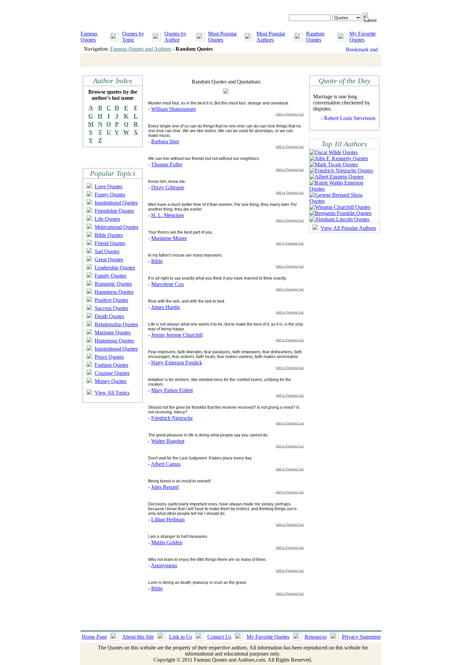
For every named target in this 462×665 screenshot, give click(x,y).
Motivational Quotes (116, 227)
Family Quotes (110, 276)
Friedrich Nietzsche (172, 418)
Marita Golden (166, 542)
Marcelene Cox (167, 284)
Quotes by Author (175, 37)
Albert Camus (166, 464)
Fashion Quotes (111, 365)
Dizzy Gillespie (167, 187)
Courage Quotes (112, 373)
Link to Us (180, 637)
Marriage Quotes (113, 332)
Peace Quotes (109, 357)
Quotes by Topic (133, 37)
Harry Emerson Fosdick (176, 362)
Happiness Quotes (114, 292)
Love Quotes (108, 186)
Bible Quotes (109, 235)
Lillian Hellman (168, 519)
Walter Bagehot (167, 441)
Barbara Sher (165, 141)
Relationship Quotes (116, 324)
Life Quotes (107, 219)
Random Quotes (315, 37)
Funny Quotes (110, 194)
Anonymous (164, 565)
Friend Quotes (110, 243)
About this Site (138, 637)
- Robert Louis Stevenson (348, 118)
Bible (157, 261)
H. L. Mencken (167, 215)
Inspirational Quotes (116, 203)
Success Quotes (111, 308)
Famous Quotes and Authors (140, 49)
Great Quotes (109, 259)
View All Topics (112, 393)
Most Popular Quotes (222, 37)
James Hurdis (165, 307)
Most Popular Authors (270, 37)
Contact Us (219, 637)
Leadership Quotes (115, 267)
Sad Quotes (107, 251)
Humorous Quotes (114, 340)
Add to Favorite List (290, 114)
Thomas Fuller (166, 164)
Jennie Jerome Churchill (177, 335)
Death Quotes (109, 316)
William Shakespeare (173, 109)
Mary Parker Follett (172, 390)
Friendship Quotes (114, 211)
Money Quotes (110, 381)
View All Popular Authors (348, 228)
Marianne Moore (169, 238)
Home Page (94, 637)
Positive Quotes (111, 300)
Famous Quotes (88, 37)
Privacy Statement (361, 637)
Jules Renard (165, 487)
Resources (316, 637)
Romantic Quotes (113, 284)
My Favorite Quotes (362, 37)
